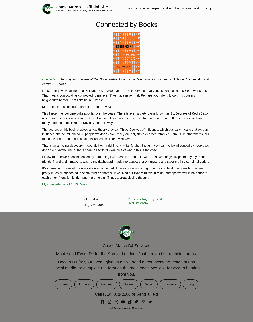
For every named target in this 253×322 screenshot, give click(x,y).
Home (63, 284)
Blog (151, 199)
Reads (159, 199)
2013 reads (134, 199)
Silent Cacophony (138, 203)
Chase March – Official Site (81, 7)
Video (149, 284)
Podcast (106, 284)
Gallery (129, 284)
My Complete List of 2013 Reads (65, 184)
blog (144, 199)
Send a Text (147, 294)
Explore (84, 284)
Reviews (170, 284)
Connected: (50, 79)
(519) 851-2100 (117, 294)
